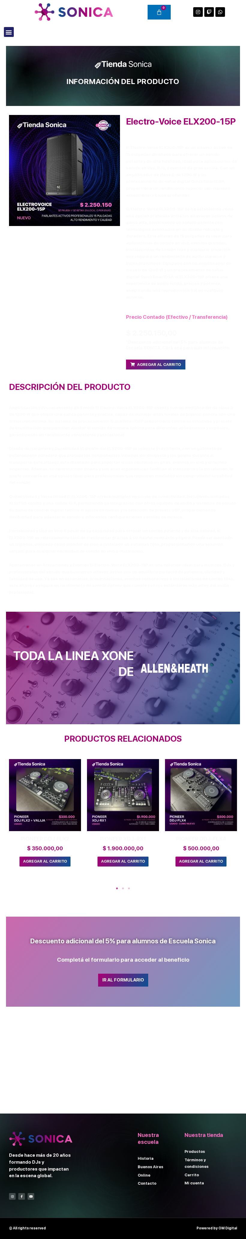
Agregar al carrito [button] (45, 861)
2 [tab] (123, 888)
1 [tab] (117, 888)
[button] (9, 32)
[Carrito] (159, 12)
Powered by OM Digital (216, 1228)
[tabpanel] (45, 818)
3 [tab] (129, 888)
